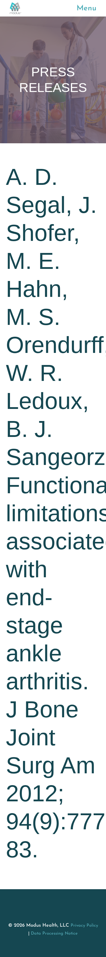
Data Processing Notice (54, 933)
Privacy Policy (84, 925)
